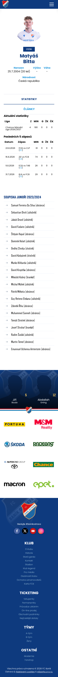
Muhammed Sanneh (25, 313)
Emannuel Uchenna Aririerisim (30, 349)
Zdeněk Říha (22, 306)
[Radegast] (43, 445)
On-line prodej (29, 610)
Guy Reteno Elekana (25, 298)
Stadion (29, 564)
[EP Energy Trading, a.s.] (43, 485)
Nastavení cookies (25, 671)
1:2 (21, 167)
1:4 (21, 158)
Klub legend (29, 568)
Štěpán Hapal (22, 234)
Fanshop (29, 659)
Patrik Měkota (23, 291)
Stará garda (29, 556)
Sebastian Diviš (24, 212)
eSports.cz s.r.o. (45, 671)
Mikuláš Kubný (23, 277)
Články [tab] (29, 109)
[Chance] (43, 465)
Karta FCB (29, 583)
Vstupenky (29, 598)
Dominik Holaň (23, 241)
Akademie (29, 656)
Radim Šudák (22, 334)
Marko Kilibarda (23, 263)
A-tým (29, 633)
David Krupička (23, 270)
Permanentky (29, 602)
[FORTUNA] (14, 425)
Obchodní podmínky (29, 614)
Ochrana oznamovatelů (29, 579)
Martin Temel (22, 342)
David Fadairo (22, 227)
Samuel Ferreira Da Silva (28, 205)
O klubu (29, 549)
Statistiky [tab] (29, 99)
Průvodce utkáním (29, 606)
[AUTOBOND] (14, 465)
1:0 (21, 176)
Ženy (29, 640)
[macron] (14, 485)
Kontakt (29, 560)
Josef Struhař (22, 327)
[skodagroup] (14, 445)
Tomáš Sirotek (23, 320)
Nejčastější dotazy (29, 618)
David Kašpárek (23, 255)
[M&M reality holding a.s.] (43, 425)
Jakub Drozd (22, 219)
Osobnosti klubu (29, 576)
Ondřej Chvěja (22, 248)
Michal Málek (22, 284)
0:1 (21, 150)
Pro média (29, 572)
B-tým (29, 637)
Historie (29, 552)
